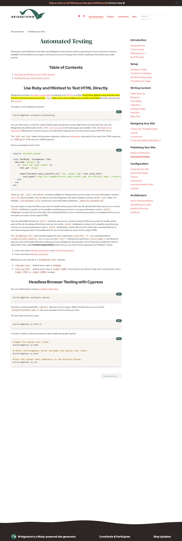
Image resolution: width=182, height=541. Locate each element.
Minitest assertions (39, 254)
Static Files (135, 116)
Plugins (110, 16)
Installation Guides (138, 69)
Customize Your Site (139, 169)
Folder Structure (137, 93)
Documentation (96, 16)
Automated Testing (140, 156)
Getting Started (137, 45)
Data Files (134, 112)
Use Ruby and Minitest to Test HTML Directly (34, 74)
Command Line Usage (140, 81)
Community (123, 16)
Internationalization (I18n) (142, 184)
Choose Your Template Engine (144, 128)
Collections (135, 104)
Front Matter (136, 101)
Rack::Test (15, 197)
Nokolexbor (76, 136)
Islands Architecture (139, 208)
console (17, 101)
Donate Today (116, 3)
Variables (134, 188)
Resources (135, 97)
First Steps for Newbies (140, 73)
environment (55, 127)
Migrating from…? (138, 53)
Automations (136, 180)
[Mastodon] (79, 16)
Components (136, 136)
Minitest (69, 95)
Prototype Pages (138, 108)
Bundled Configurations (141, 77)
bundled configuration (41, 95)
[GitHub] (84, 16)
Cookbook (135, 212)
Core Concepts (137, 49)
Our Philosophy (137, 57)
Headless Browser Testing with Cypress (32, 78)
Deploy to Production (140, 152)
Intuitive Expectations (64, 250)
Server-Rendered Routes (141, 200)
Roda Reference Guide (140, 204)
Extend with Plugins (139, 173)
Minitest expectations (40, 250)
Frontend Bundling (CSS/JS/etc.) (145, 140)
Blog (134, 16)
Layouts (134, 132)
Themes (134, 176)
